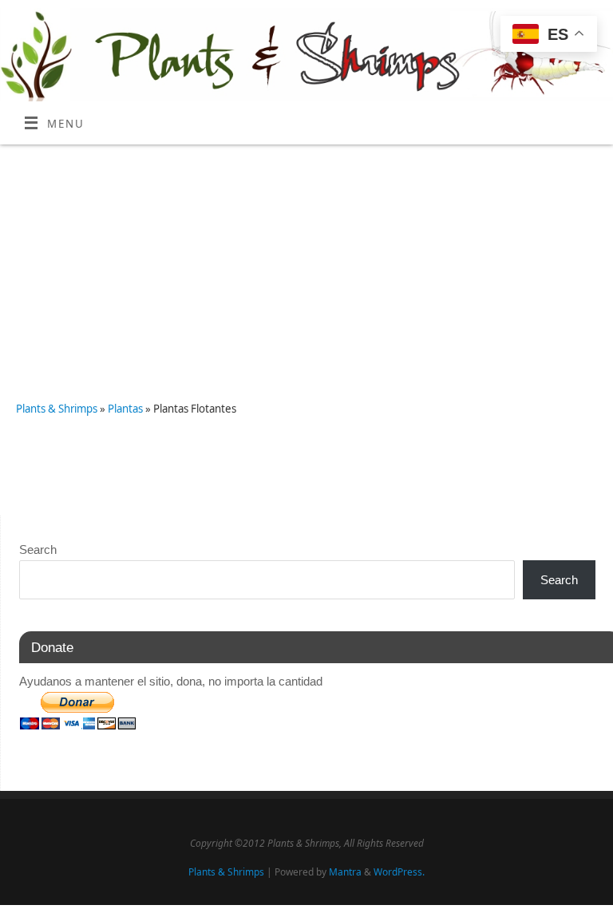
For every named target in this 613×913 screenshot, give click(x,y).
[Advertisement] (306, 264)
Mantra (345, 872)
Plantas (126, 408)
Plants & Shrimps (56, 408)
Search (38, 549)
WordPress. (399, 872)
